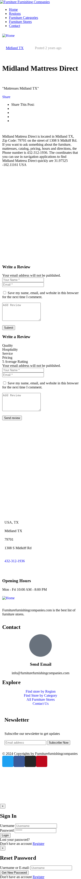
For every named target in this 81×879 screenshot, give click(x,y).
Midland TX (15, 48)
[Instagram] (30, 761)
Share (6, 97)
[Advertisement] (40, 215)
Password (7, 830)
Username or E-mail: (14, 868)
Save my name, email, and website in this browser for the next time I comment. (40, 295)
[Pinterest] (41, 761)
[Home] (8, 35)
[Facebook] (19, 761)
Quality (7, 345)
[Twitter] (8, 761)
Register (38, 844)
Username (7, 826)
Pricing (7, 357)
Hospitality (10, 349)
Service (7, 353)
